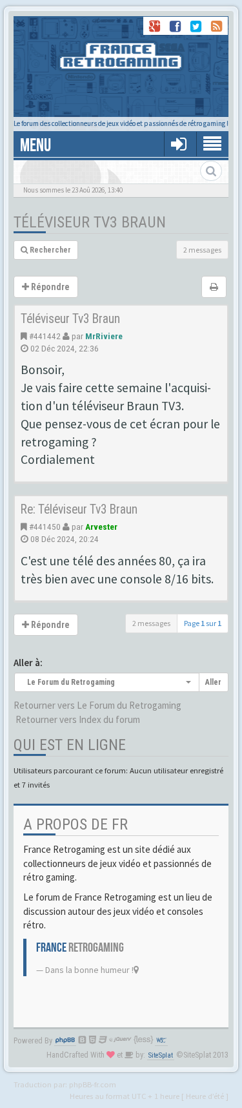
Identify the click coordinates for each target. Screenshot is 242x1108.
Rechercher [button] (49, 250)
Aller (213, 682)
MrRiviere (104, 336)
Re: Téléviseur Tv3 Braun (79, 509)
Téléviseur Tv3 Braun (90, 222)
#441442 (45, 336)
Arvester (101, 526)
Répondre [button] (49, 287)
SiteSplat (160, 1055)
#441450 (45, 526)
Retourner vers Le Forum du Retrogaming (97, 705)
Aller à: (28, 662)
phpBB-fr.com (92, 1084)
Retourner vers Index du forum (77, 719)
